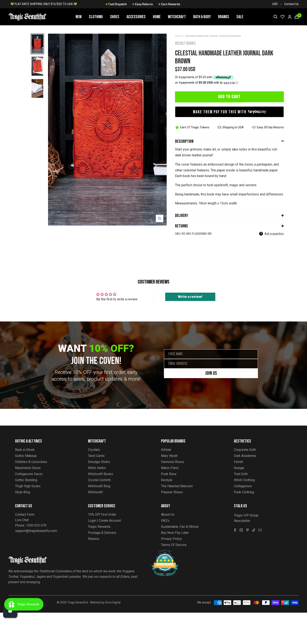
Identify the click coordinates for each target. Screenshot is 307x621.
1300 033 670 (36, 525)
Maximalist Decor (28, 468)
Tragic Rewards (99, 527)
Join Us (211, 373)
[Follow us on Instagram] (241, 530)
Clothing (96, 16)
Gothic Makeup (26, 456)
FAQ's (165, 521)
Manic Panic (170, 468)
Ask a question (274, 233)
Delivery (181, 215)
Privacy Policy (171, 539)
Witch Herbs (97, 468)
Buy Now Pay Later (175, 533)
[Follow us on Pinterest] (247, 530)
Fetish (238, 462)
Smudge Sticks (99, 462)
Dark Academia (245, 456)
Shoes (114, 16)
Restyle (166, 480)
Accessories (136, 16)
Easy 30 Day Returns (270, 127)
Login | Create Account (104, 521)
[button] (229, 83)
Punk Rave (168, 474)
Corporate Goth (245, 450)
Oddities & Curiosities (31, 462)
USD (275, 4)
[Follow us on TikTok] (254, 530)
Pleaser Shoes (172, 492)
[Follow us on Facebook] (235, 530)
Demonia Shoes (172, 462)
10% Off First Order (102, 514)
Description (184, 141)
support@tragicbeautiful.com (36, 531)
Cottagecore (243, 486)
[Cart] (296, 17)
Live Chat (22, 520)
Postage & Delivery (102, 533)
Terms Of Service (173, 545)
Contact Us (291, 4)
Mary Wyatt (169, 456)
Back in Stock (25, 450)
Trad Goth (241, 474)
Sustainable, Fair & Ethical (179, 527)
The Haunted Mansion (177, 486)
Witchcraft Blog (99, 486)
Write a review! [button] (190, 297)
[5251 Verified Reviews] (161, 551)
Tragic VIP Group (246, 515)
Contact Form (24, 514)
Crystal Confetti (99, 480)
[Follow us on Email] (260, 530)
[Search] (275, 17)
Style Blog (22, 492)
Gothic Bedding (26, 480)
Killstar (166, 450)
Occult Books (185, 43)
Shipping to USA (233, 127)
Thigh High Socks (28, 486)
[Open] (10, 611)
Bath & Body (202, 16)
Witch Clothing (244, 480)
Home (157, 16)
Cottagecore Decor (29, 474)
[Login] (290, 17)
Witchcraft (177, 16)
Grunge (239, 468)
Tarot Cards (96, 456)
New (79, 16)
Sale (239, 16)
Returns (181, 226)
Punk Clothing (244, 492)
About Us (167, 514)
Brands (223, 16)
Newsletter (242, 521)
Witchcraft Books (100, 474)
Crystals (94, 450)
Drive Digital (113, 602)
